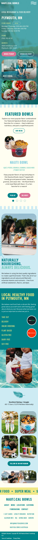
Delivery (25, 195)
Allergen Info (8, 518)
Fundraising (15, 509)
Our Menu (19, 131)
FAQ (16, 518)
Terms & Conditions (7, 538)
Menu (13, 505)
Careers (31, 518)
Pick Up (12, 195)
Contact (24, 509)
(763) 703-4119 (7, 38)
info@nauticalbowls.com (19, 523)
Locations (21, 505)
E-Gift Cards (8, 514)
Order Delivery (26, 54)
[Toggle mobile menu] (33, 3)
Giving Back (23, 518)
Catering (30, 505)
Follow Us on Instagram (19, 463)
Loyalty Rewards (20, 514)
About (6, 505)
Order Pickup (9, 54)
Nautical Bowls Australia (19, 527)
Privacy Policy (16, 538)
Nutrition (30, 514)
